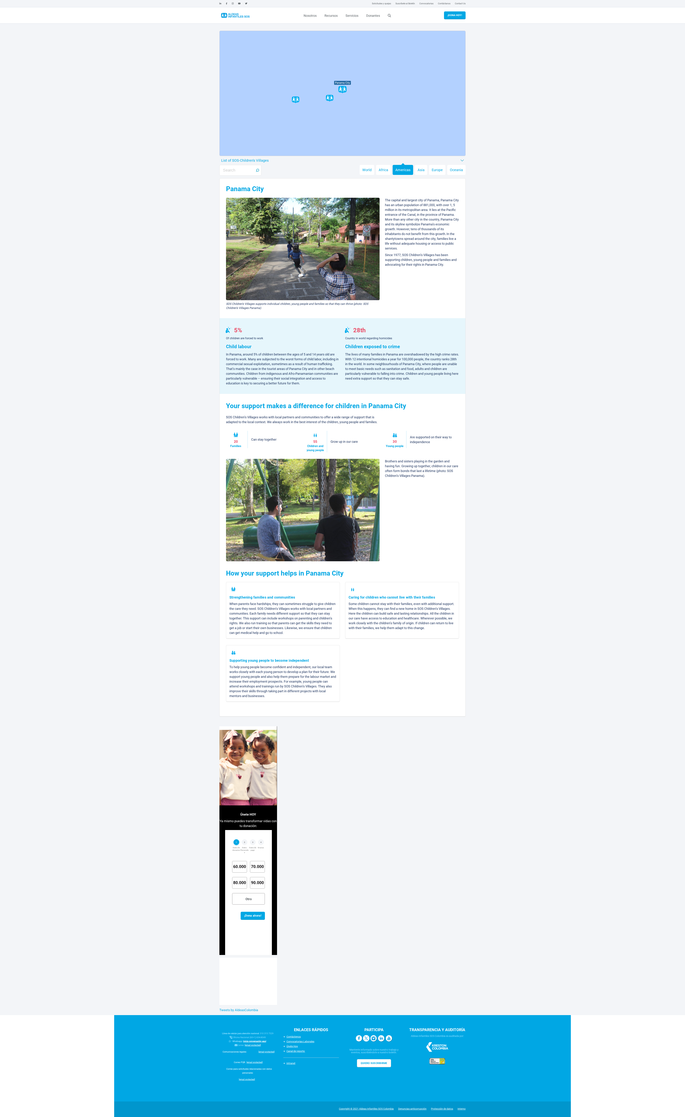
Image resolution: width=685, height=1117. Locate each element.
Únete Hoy (292, 1046)
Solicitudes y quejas (381, 3)
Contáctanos (444, 3)
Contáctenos (293, 1036)
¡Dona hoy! (455, 15)
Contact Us (460, 3)
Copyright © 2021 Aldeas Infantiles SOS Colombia (366, 1108)
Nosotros (310, 15)
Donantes (373, 15)
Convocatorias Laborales (300, 1041)
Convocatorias (426, 3)
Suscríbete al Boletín (405, 3)
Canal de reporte (295, 1051)
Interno (462, 1108)
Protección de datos (442, 1108)
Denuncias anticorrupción (412, 1108)
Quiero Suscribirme (374, 1063)
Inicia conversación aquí (254, 1041)
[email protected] (253, 1045)
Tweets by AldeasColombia (238, 1010)
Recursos (331, 15)
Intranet (290, 1063)
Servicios (352, 15)
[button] (295, 99)
